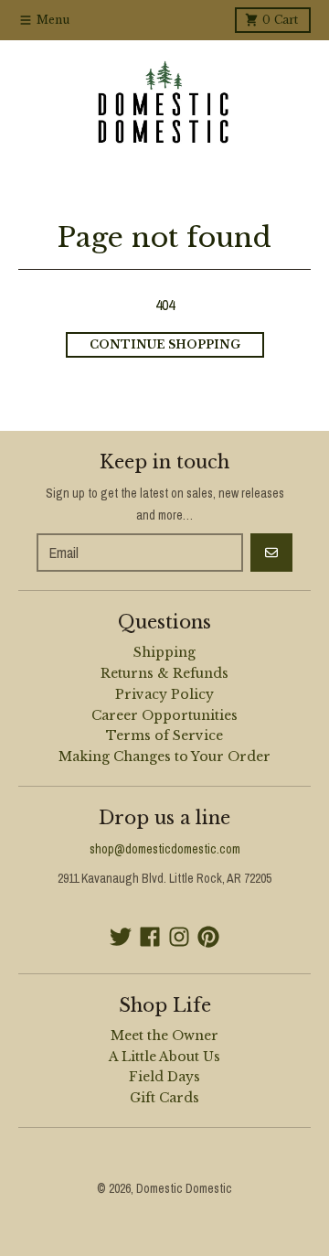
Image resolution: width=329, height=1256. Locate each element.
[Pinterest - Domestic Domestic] (208, 937)
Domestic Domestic (184, 1188)
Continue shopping (165, 344)
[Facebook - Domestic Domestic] (150, 937)
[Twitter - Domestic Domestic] (121, 937)
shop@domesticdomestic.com (165, 849)
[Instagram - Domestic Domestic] (179, 937)
